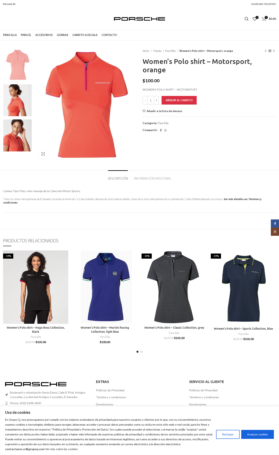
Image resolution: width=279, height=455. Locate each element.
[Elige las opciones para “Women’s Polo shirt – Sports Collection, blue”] (273, 266)
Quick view (65, 275)
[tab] (118, 176)
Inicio (146, 50)
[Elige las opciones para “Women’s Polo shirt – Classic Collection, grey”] (204, 266)
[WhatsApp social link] (165, 130)
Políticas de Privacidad (110, 390)
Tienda (157, 50)
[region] (139, 430)
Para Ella (170, 50)
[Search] (247, 19)
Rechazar (228, 434)
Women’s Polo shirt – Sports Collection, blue (243, 328)
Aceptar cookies (257, 434)
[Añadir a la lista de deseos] (65, 257)
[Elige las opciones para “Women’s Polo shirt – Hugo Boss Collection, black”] (65, 266)
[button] (134, 266)
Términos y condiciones (111, 397)
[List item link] (46, 403)
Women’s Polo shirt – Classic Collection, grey (174, 327)
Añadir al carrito (179, 100)
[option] (17, 65)
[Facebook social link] (161, 130)
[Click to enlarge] (43, 154)
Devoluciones (104, 404)
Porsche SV (9, 4)
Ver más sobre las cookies (61, 449)
